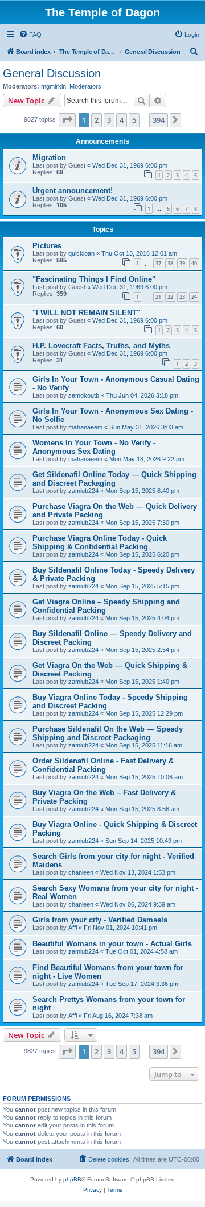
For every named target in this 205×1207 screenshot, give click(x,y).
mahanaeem (85, 427)
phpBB (72, 1179)
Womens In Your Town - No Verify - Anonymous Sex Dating (93, 447)
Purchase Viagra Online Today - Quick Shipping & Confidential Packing (99, 542)
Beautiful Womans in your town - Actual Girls (112, 943)
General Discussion (52, 73)
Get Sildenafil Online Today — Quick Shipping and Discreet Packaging (114, 478)
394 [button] (159, 120)
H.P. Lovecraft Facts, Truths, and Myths (101, 345)
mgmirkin (53, 86)
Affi (72, 927)
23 (182, 296)
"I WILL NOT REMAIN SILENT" (86, 312)
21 (158, 296)
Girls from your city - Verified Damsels (99, 920)
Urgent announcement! (72, 190)
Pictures (47, 245)
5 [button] (134, 120)
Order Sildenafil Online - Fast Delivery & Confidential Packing (103, 765)
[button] (67, 120)
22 (170, 296)
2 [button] (97, 120)
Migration (49, 157)
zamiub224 (83, 490)
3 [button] (109, 120)
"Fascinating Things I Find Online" (93, 279)
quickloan (81, 253)
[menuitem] (30, 34)
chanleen (80, 872)
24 (194, 296)
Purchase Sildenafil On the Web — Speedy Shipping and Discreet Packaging (107, 733)
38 (170, 263)
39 (182, 263)
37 (158, 263)
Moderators (85, 86)
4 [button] (122, 120)
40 (194, 263)
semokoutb (83, 395)
